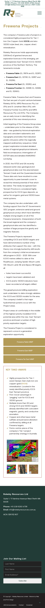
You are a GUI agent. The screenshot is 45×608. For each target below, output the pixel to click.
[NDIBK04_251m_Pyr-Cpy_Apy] (22, 469)
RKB (22, 6)
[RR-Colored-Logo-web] (18, 13)
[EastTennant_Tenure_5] (33, 469)
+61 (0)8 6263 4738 (25, 3)
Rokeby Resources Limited (20, 596)
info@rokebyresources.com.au (17, 5)
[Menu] (38, 13)
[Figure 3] (22, 451)
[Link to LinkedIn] (40, 602)
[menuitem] (38, 13)
